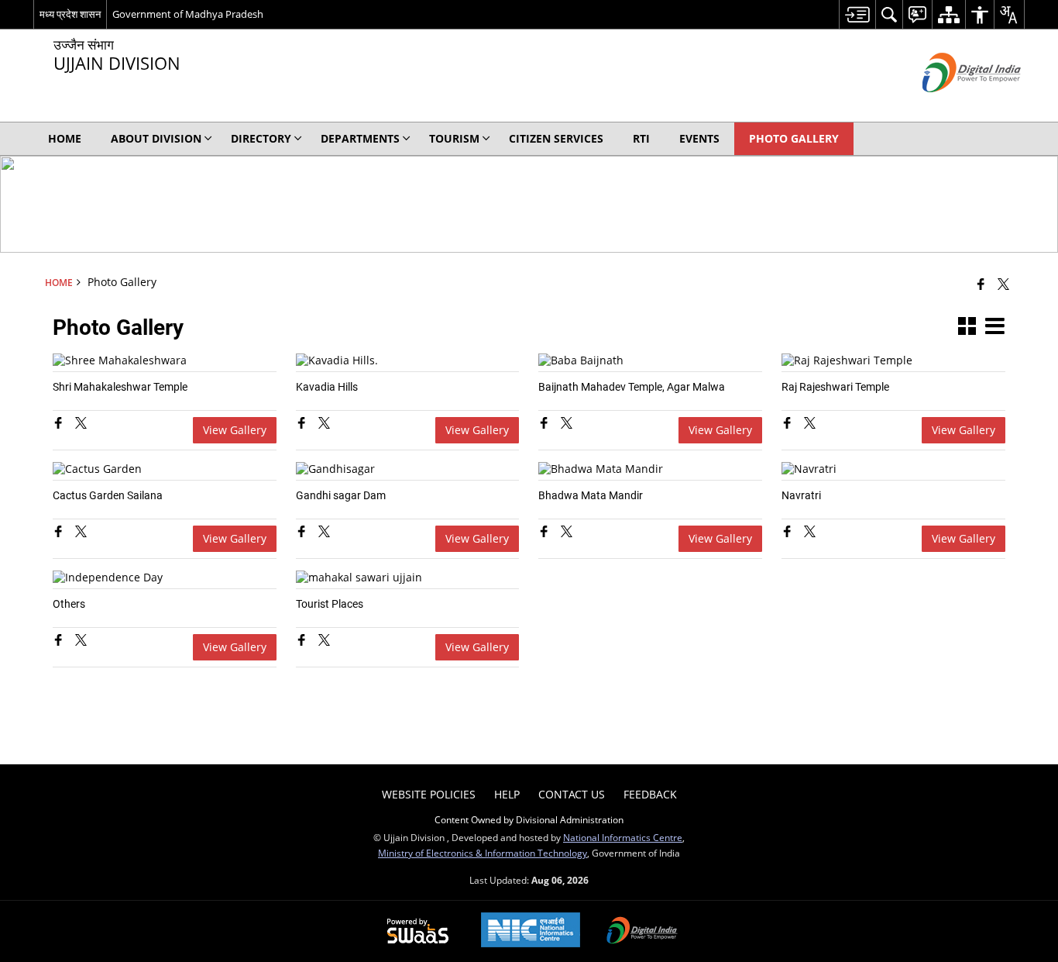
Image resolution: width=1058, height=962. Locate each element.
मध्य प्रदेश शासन (70, 14)
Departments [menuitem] (360, 138)
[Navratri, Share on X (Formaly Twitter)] (810, 533)
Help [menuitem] (507, 794)
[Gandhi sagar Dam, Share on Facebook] (303, 533)
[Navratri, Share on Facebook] (788, 533)
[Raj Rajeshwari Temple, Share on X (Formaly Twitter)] (810, 424)
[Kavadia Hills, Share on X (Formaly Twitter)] (324, 424)
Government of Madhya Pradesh (187, 14)
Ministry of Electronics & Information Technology (482, 852)
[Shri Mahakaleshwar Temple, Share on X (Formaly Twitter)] (81, 424)
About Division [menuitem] (156, 138)
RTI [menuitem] (641, 138)
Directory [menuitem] (261, 138)
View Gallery (234, 429)
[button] (967, 327)
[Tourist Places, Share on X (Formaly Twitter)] (324, 641)
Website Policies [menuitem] (429, 794)
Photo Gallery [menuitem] (794, 138)
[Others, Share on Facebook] (60, 641)
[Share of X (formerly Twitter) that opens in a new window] (1003, 284)
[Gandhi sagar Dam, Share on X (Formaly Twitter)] (324, 533)
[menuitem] (857, 14)
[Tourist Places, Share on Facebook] (303, 641)
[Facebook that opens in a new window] (981, 284)
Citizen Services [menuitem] (556, 138)
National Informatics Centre (622, 837)
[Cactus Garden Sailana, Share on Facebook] (60, 533)
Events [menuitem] (699, 138)
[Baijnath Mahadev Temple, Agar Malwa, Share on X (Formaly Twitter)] (566, 424)
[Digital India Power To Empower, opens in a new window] (642, 932)
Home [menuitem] (64, 138)
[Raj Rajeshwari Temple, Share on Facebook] (788, 424)
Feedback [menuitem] (650, 794)
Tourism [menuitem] (454, 138)
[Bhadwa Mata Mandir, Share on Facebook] (545, 533)
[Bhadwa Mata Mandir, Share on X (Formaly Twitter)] (566, 533)
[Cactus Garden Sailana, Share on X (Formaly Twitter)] (81, 533)
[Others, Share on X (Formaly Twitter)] (81, 641)
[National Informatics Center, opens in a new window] (530, 931)
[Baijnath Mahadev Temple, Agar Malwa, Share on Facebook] (545, 424)
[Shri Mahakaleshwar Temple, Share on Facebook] (60, 424)
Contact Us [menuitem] (571, 794)
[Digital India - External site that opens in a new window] (952, 105)
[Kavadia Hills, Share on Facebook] (303, 424)
